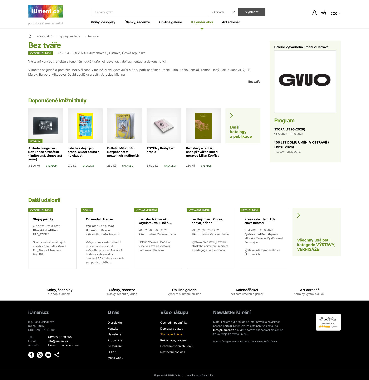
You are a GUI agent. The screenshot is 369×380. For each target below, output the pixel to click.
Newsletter (115, 334)
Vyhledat (251, 12)
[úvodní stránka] (29, 36)
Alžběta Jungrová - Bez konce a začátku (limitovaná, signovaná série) (45, 153)
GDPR (112, 352)
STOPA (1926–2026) (289, 129)
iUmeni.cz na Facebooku (63, 345)
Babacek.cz (208, 375)
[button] (57, 355)
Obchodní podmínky (173, 322)
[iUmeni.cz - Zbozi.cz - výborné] (328, 321)
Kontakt (113, 328)
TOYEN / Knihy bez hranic (161, 150)
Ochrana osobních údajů (176, 346)
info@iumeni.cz (223, 330)
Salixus (178, 375)
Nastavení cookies (172, 352)
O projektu (115, 322)
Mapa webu (115, 358)
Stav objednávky (171, 334)
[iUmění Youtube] (48, 354)
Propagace (115, 340)
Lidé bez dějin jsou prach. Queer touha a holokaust (83, 151)
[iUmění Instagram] (40, 354)
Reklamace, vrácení (173, 340)
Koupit (55, 171)
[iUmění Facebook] (31, 354)
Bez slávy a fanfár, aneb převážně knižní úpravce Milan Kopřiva (202, 151)
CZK (334, 13)
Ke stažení (115, 346)
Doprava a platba (171, 328)
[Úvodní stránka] (45, 16)
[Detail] (52, 238)
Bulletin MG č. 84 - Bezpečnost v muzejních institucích (123, 151)
